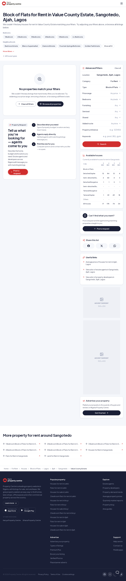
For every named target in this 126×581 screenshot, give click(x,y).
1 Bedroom (9, 37)
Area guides (107, 509)
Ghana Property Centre (32, 520)
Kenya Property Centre (12, 520)
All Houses (87, 204)
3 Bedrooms (35, 37)
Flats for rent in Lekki (58, 488)
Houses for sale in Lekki (59, 492)
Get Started (100, 413)
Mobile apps (118, 550)
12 (103, 173)
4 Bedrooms (49, 37)
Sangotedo (62, 469)
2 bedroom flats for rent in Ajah (62, 530)
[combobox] (107, 74)
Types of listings (56, 545)
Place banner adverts (58, 562)
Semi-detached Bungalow (92, 186)
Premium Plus (55, 550)
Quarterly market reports (113, 500)
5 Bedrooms (63, 37)
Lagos (46, 469)
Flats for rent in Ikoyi (58, 505)
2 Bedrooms (22, 37)
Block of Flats (88, 169)
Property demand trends (113, 492)
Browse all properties (52, 104)
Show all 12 (108, 46)
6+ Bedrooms (78, 37)
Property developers (111, 488)
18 (119, 195)
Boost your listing (57, 554)
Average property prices (112, 496)
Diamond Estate (48, 46)
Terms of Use (55, 574)
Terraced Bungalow (90, 191)
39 (108, 195)
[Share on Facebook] (88, 246)
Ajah (53, 469)
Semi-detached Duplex (91, 178)
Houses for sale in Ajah (59, 526)
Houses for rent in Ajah (59, 517)
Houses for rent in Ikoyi (59, 500)
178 (108, 204)
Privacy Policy (43, 574)
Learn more (9, 503)
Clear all (118, 68)
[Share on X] (102, 246)
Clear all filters (27, 104)
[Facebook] (104, 574)
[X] (110, 574)
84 (108, 173)
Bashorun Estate (11, 46)
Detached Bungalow (90, 182)
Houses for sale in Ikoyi (59, 509)
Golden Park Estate (92, 46)
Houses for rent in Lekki (59, 484)
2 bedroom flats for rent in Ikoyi (63, 513)
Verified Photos (56, 558)
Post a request (17, 172)
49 (114, 195)
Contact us (117, 545)
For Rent (15, 469)
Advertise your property (60, 541)
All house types (11, 56)
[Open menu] (121, 3)
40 (108, 178)
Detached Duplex (89, 173)
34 (119, 204)
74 (114, 204)
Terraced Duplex (88, 195)
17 (103, 204)
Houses (24, 469)
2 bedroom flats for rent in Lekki (63, 496)
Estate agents (108, 484)
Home (6, 469)
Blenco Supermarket (30, 46)
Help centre (118, 541)
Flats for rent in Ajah (58, 521)
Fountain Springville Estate (70, 46)
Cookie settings (68, 574)
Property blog (108, 505)
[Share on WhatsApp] (115, 246)
